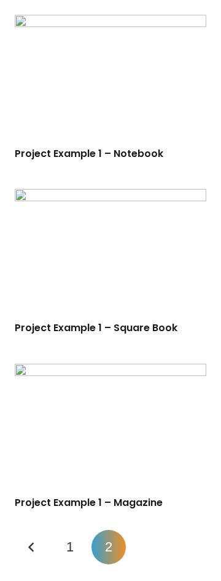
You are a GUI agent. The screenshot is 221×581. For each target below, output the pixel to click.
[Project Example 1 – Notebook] (110, 79)
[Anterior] (32, 547)
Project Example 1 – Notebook (89, 153)
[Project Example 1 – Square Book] (110, 253)
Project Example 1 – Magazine (89, 502)
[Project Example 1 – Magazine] (110, 428)
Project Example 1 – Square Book (96, 328)
